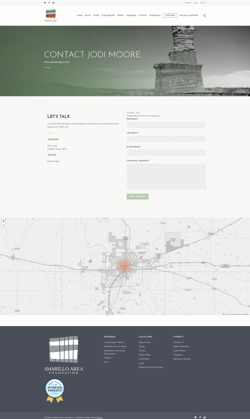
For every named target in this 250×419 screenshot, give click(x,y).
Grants (142, 346)
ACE (106, 362)
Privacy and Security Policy (151, 367)
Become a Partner (182, 359)
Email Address (134, 147)
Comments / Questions (138, 160)
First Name (132, 119)
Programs (178, 355)
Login (141, 363)
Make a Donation (181, 346)
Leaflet (226, 314)
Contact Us (179, 342)
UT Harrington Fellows (114, 342)
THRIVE (107, 358)
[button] (125, 266)
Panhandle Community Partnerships (114, 352)
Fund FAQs (144, 359)
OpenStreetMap (236, 314)
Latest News (179, 350)
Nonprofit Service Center (115, 346)
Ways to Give (145, 342)
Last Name (132, 133)
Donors (142, 350)
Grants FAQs (144, 355)
